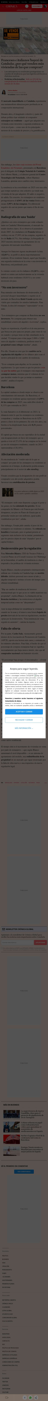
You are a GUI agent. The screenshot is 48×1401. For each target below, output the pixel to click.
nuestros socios (33, 673)
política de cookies (24, 693)
